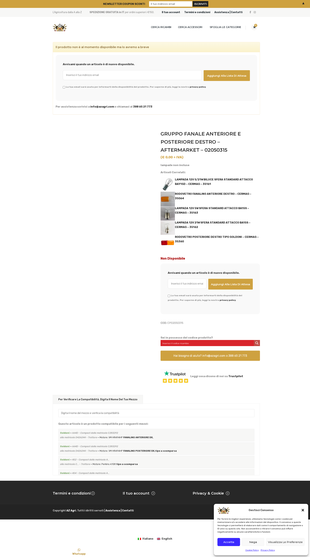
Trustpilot (235, 376)
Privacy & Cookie (208, 493)
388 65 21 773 (142, 106)
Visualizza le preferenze (285, 542)
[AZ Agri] (60, 27)
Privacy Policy (268, 550)
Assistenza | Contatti (228, 12)
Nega (253, 542)
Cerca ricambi (161, 27)
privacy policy (198, 87)
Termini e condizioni (197, 12)
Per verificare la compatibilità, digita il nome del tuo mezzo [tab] (97, 399)
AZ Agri (71, 510)
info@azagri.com (102, 106)
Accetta (228, 542)
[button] (303, 510)
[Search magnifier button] (257, 343)
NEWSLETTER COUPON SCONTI (124, 4)
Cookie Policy (252, 550)
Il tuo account (171, 12)
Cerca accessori (190, 27)
